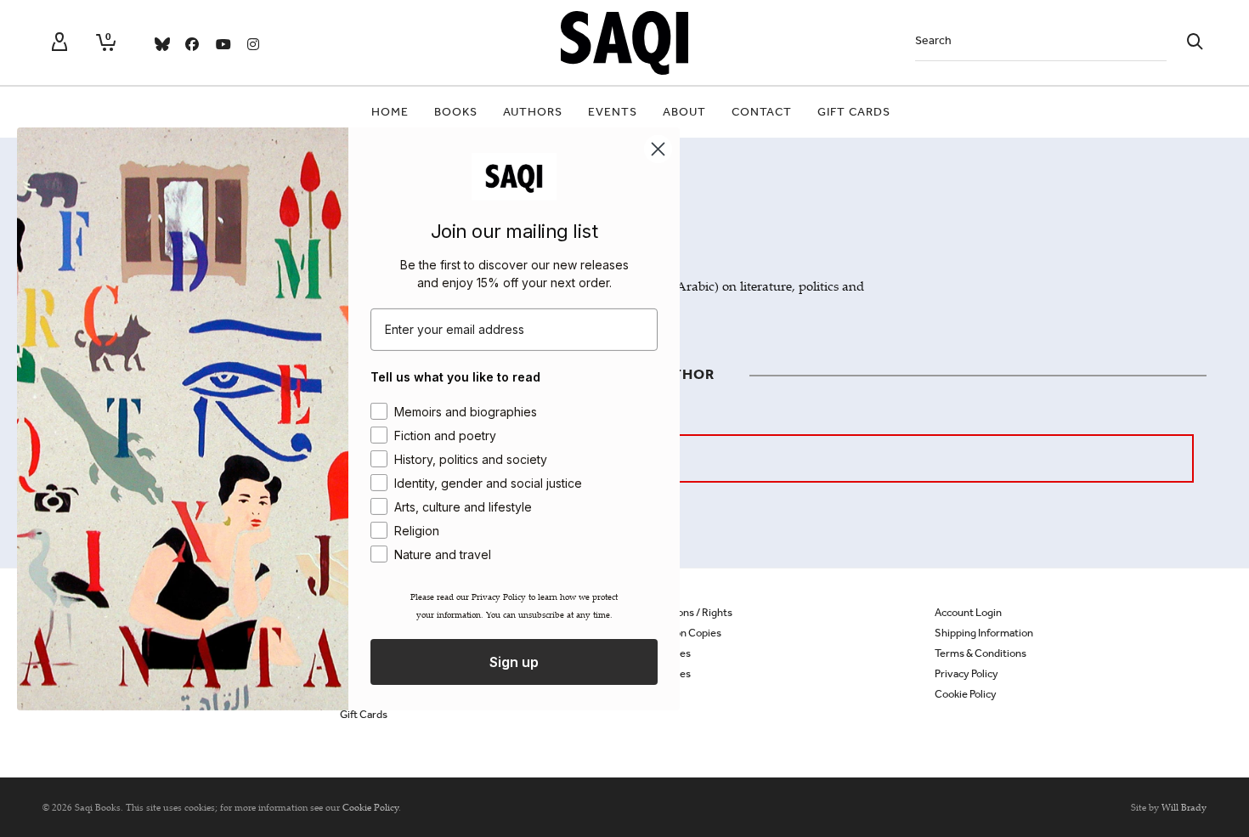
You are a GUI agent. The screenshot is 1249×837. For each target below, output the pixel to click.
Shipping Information (984, 632)
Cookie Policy (966, 693)
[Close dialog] (658, 148)
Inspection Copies (679, 632)
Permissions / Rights (684, 612)
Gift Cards (363, 714)
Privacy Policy (966, 673)
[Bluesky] (161, 44)
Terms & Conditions (980, 653)
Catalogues (664, 673)
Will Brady (1184, 807)
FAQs (650, 693)
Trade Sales (664, 653)
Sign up (514, 661)
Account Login (968, 612)
